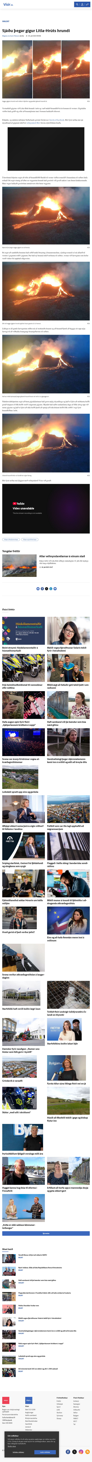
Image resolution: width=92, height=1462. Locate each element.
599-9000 (9, 1423)
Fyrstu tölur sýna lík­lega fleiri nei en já (66, 1084)
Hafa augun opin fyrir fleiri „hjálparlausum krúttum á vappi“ (41, 1344)
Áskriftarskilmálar (31, 1421)
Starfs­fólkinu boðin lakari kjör (62, 1044)
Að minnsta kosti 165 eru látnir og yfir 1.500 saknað (38, 1369)
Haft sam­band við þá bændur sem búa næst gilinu (37, 1280)
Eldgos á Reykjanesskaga (11, 539)
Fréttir (59, 1401)
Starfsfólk (28, 1424)
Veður (75, 1413)
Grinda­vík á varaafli (12, 1081)
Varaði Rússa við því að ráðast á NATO (32, 1255)
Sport (58, 1407)
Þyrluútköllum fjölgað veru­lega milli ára (22, 1154)
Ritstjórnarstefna (31, 1418)
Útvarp (59, 1419)
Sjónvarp (60, 1416)
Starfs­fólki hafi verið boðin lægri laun (21, 1009)
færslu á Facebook (57, 120)
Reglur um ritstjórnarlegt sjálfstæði (11, 1411)
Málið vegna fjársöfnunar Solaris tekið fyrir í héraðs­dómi (39, 1318)
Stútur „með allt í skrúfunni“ (16, 1113)
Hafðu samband (30, 1415)
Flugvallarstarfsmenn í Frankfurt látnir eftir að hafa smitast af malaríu (44, 1293)
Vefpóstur (28, 1430)
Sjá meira (46, 1233)
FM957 (75, 1419)
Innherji (76, 1401)
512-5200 (32, 1410)
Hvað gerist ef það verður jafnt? (18, 932)
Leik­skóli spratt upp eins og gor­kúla (20, 792)
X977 (75, 1421)
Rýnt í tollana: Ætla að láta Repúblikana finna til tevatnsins (40, 1268)
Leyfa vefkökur (45, 1452)
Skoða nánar (12, 1446)
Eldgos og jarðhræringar (29, 539)
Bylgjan (76, 1416)
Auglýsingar (29, 1413)
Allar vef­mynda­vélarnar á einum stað (62, 556)
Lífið (58, 1410)
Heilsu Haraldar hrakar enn (28, 1306)
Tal (74, 1424)
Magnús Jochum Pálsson (10, 36)
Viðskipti (60, 1404)
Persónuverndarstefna (10, 1415)
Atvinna (76, 1407)
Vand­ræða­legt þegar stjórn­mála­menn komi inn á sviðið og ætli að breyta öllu (47, 1331)
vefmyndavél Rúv (33, 122)
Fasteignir (76, 1404)
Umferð (28, 1427)
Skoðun (59, 1413)
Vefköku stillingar (18, 1452)
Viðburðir (76, 1410)
